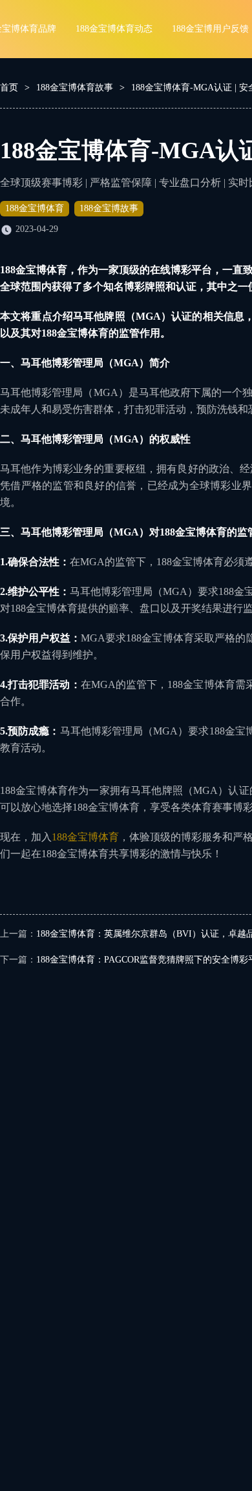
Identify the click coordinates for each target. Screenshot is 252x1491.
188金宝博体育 (34, 208)
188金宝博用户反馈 (210, 29)
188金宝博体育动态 (114, 29)
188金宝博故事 (108, 208)
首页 (9, 87)
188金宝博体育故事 (74, 87)
